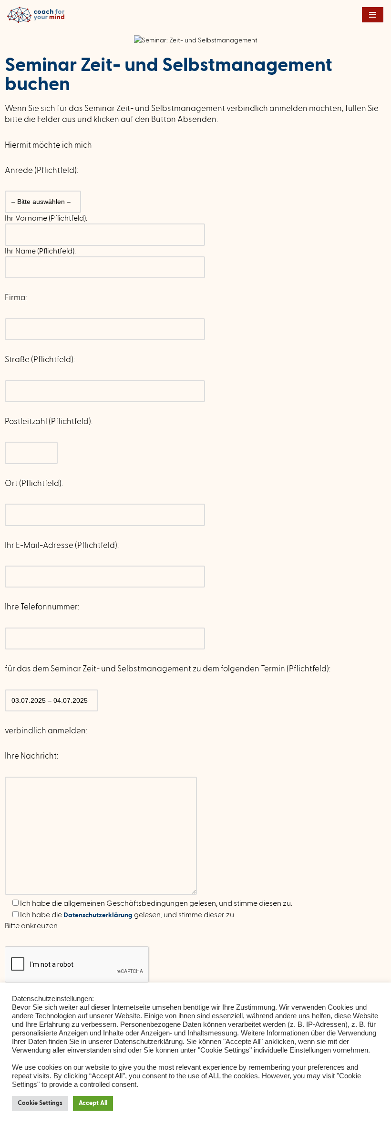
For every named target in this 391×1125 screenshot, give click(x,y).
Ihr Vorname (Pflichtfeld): (46, 218)
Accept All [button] (93, 1103)
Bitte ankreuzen (31, 926)
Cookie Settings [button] (40, 1103)
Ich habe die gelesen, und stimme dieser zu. (127, 915)
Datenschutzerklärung (98, 915)
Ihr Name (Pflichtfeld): (40, 251)
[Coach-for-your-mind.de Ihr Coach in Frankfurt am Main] (38, 15)
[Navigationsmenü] (372, 15)
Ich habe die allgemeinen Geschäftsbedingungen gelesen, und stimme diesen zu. (155, 903)
